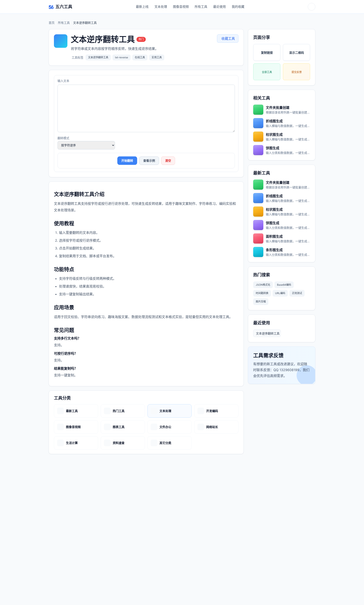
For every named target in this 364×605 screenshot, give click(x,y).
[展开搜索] (311, 7)
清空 (168, 160)
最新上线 (142, 7)
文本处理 (160, 7)
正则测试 (297, 293)
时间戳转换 (262, 293)
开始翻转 (127, 160)
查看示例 (149, 160)
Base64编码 (284, 284)
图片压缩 (261, 301)
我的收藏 (238, 7)
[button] (227, 38)
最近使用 (219, 7)
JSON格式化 (263, 284)
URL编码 (280, 293)
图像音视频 (181, 7)
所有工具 (201, 7)
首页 (52, 22)
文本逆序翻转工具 (268, 333)
